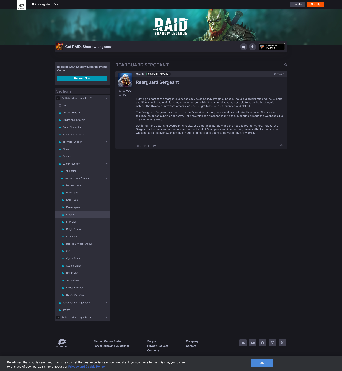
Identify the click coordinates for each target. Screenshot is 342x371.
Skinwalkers (72, 280)
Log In (298, 4)
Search (57, 4)
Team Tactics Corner (74, 134)
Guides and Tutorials (74, 120)
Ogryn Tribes (73, 258)
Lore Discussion (71, 163)
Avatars (67, 156)
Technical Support (72, 141)
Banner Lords (73, 185)
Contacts (153, 350)
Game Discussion (72, 127)
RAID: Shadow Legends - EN (77, 98)
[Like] (138, 146)
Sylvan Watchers (75, 295)
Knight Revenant (75, 229)
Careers (191, 345)
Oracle (140, 74)
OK (262, 363)
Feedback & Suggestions (76, 302)
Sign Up (315, 4)
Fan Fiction (70, 171)
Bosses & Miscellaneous (79, 243)
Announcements (72, 112)
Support (152, 341)
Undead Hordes (74, 287)
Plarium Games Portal (107, 341)
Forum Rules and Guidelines (111, 345)
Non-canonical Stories (76, 178)
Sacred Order (73, 265)
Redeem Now (82, 78)
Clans (66, 149)
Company (192, 341)
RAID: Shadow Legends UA (76, 317)
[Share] (281, 146)
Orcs (68, 251)
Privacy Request (157, 345)
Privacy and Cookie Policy (86, 366)
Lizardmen (72, 236)
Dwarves (71, 214)
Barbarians (72, 192)
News (66, 105)
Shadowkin (72, 273)
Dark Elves (72, 200)
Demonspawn (73, 207)
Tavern (66, 310)
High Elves (72, 222)
